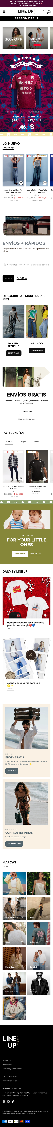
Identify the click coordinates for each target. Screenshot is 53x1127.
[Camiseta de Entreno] (37, 466)
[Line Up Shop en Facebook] (4, 1102)
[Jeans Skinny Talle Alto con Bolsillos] (13, 466)
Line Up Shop (18, 1112)
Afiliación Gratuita (10, 1076)
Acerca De (7, 1060)
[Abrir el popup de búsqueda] (43, 11)
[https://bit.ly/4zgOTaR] (26, 93)
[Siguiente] (49, 3)
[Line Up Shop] (26, 11)
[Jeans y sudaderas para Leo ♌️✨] (26, 662)
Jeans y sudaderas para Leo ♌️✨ (23, 684)
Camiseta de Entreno (37, 486)
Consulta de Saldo (10, 1081)
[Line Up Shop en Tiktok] (13, 1102)
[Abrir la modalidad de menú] (4, 11)
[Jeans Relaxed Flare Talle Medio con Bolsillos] (13, 170)
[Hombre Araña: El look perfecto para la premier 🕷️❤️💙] (26, 601)
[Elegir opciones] (21, 183)
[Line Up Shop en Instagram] (8, 1102)
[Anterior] (4, 3)
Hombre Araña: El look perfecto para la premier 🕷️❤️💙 (25, 624)
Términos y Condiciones (26, 419)
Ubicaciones (7, 1064)
